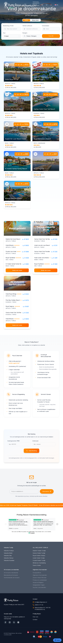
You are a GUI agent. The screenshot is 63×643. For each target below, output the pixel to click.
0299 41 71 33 (36, 8)
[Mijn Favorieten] (46, 5)
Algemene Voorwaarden (40, 575)
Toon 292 (50, 36)
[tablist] (31, 20)
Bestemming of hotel (8, 25)
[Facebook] (5, 622)
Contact (35, 619)
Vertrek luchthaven (27, 25)
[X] (14, 622)
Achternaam (35, 441)
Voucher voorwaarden (39, 587)
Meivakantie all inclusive (11, 575)
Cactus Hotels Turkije (39, 553)
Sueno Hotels (37, 565)
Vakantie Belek (8, 553)
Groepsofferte (37, 572)
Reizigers (25, 33)
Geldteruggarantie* (14, 363)
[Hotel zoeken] (42, 5)
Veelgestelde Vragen (39, 585)
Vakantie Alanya (8, 558)
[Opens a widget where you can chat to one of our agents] (57, 640)
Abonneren (45, 491)
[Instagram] (9, 622)
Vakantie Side (8, 555)
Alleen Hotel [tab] (35, 20)
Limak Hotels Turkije (39, 558)
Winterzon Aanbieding (39, 563)
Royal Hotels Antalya (39, 555)
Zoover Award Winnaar (39, 577)
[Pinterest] (18, 622)
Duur (4, 33)
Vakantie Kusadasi (9, 560)
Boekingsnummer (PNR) (14, 441)
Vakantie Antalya (9, 550)
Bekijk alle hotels (17, 270)
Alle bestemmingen (25, 5)
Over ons (35, 617)
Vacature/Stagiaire (38, 582)
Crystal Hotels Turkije (39, 560)
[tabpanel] (31, 31)
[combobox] (12, 36)
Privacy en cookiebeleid (40, 580)
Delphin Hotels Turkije (39, 550)
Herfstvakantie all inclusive (11, 577)
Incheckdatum (45, 25)
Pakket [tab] (26, 20)
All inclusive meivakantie (11, 572)
